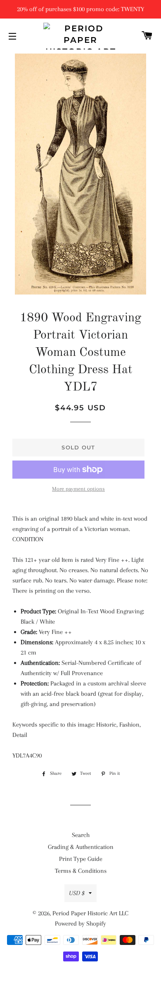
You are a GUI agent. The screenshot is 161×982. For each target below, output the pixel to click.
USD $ (77, 893)
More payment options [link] (78, 489)
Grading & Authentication (81, 847)
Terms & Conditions (81, 870)
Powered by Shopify (80, 923)
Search (81, 835)
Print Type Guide (80, 859)
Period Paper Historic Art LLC (90, 913)
